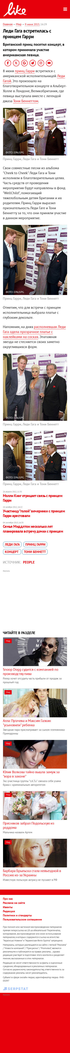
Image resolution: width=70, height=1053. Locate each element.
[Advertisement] (35, 600)
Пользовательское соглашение (22, 919)
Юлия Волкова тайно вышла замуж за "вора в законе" (31, 774)
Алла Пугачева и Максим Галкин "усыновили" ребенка (27, 722)
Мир (19, 24)
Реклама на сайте (14, 903)
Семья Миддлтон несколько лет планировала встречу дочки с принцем (33, 528)
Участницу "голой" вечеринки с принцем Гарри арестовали (34, 513)
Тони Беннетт (35, 552)
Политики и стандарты (17, 915)
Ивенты (8, 907)
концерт (12, 552)
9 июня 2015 (32, 24)
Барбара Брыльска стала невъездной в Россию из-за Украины (32, 872)
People (29, 562)
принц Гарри (25, 71)
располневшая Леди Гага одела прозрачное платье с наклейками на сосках (34, 331)
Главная (8, 24)
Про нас (8, 898)
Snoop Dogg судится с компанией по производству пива (30, 671)
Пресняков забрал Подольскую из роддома (28, 825)
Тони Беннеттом (25, 101)
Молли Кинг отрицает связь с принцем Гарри (32, 498)
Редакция (9, 911)
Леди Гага (12, 544)
